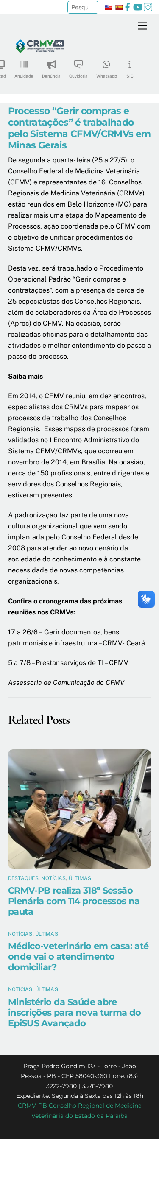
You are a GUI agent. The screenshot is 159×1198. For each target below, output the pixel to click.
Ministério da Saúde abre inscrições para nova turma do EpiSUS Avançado (74, 1012)
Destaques (23, 878)
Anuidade (23, 75)
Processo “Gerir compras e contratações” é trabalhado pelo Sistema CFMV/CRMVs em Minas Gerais (79, 128)
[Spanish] (119, 7)
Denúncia (51, 75)
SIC (130, 75)
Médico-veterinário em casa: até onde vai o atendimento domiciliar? (78, 956)
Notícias (53, 878)
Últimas (80, 878)
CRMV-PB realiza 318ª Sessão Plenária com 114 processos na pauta (74, 901)
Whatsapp (106, 75)
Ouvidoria (78, 75)
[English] (108, 7)
